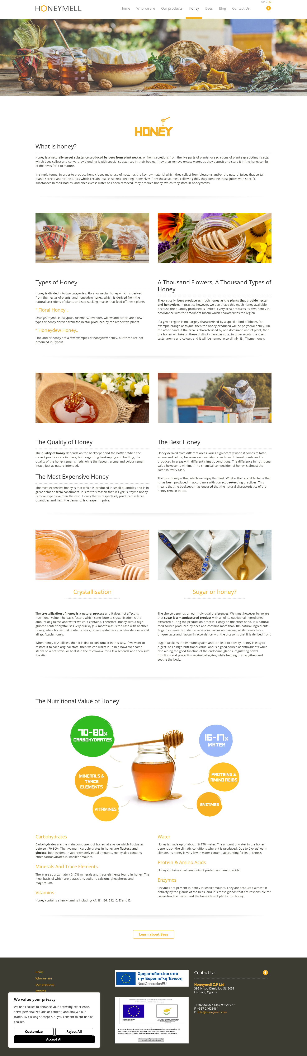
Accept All (54, 1039)
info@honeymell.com (212, 1012)
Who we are (44, 978)
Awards (41, 991)
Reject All (74, 1031)
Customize (34, 1031)
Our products (45, 985)
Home (40, 972)
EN (269, 2)
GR (263, 2)
